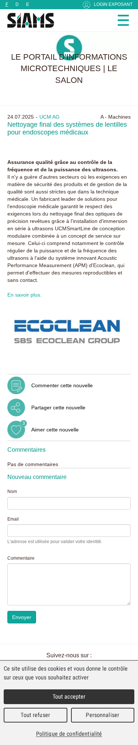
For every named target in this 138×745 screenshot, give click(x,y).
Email (13, 519)
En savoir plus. (24, 295)
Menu (123, 20)
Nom (12, 491)
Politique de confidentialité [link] (69, 733)
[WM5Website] (27, 20)
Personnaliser (102, 714)
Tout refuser (35, 714)
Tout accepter (69, 696)
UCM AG (49, 117)
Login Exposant (113, 4)
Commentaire (21, 558)
